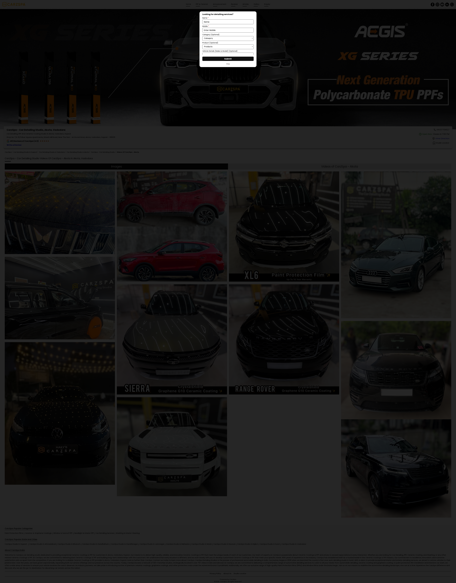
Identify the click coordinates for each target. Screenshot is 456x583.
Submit (228, 58)
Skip (228, 64)
